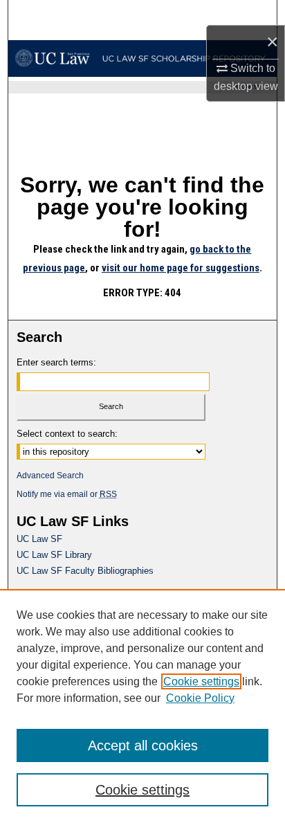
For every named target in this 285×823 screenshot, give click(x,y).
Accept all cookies (143, 745)
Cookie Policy (200, 698)
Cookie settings (201, 681)
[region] (142, 706)
